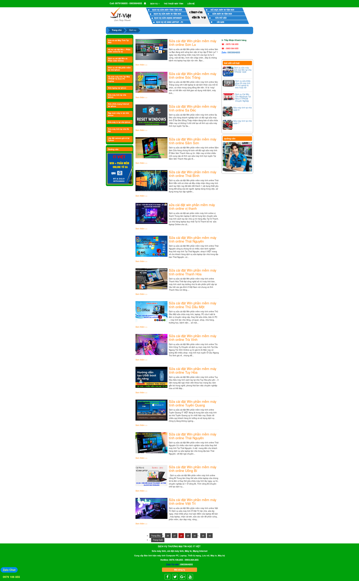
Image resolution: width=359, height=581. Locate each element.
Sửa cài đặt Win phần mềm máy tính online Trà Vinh (192, 337)
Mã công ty (179, 569)
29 (188, 535)
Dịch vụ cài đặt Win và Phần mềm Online (117, 59)
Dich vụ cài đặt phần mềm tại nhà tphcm (119, 68)
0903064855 (233, 52)
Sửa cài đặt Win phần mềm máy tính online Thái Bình (192, 173)
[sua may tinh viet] (120, 14)
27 (174, 535)
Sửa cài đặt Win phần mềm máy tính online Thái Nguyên (192, 239)
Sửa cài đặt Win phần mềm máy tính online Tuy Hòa (192, 370)
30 (195, 535)
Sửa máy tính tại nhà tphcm (117, 96)
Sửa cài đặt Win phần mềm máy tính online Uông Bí (192, 468)
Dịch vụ (154, 3)
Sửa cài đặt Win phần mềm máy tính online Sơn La (192, 42)
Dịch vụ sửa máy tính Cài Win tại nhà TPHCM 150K (242, 69)
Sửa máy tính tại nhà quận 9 (242, 108)
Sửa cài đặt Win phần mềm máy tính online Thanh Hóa (192, 272)
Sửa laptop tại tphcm (117, 88)
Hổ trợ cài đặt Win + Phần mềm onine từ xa (119, 50)
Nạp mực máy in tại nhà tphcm (118, 114)
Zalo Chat (9, 570)
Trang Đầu (156, 535)
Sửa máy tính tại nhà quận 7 (242, 121)
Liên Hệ (191, 3)
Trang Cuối (158, 539)
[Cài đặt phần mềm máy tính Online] (120, 168)
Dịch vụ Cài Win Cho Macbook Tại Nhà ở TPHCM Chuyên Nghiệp (243, 97)
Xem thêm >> (141, 64)
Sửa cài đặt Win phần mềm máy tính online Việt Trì (192, 501)
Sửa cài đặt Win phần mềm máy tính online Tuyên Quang (192, 403)
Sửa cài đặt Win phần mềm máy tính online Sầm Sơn (192, 141)
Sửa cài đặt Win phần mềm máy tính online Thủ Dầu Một (192, 304)
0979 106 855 (11, 577)
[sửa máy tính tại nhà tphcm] (237, 156)
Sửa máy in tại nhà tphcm (119, 122)
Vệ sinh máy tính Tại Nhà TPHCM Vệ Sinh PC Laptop (119, 78)
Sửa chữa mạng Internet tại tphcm (118, 104)
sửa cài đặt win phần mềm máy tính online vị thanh (192, 206)
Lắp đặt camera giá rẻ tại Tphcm (118, 139)
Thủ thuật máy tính (173, 3)
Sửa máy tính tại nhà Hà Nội (118, 130)
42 (210, 535)
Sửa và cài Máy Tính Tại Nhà (118, 41)
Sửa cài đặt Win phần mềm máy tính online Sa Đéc (192, 108)
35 (203, 535)
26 (168, 535)
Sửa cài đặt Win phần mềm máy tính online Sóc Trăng (192, 75)
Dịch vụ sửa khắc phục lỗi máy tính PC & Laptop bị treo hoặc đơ (242, 84)
